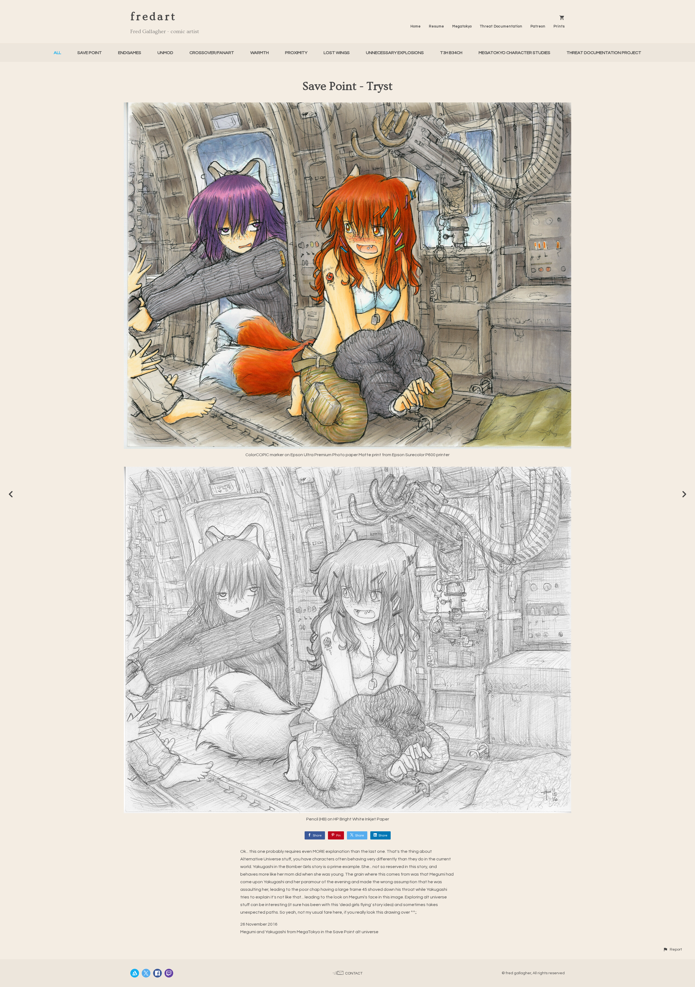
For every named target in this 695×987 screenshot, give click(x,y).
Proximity (296, 53)
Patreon (537, 26)
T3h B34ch (451, 53)
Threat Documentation (501, 26)
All (57, 53)
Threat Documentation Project (604, 53)
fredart (153, 16)
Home (415, 26)
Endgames (129, 53)
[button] (672, 949)
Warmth (259, 53)
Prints (559, 26)
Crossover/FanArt (211, 53)
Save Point (89, 53)
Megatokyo (462, 26)
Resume (436, 26)
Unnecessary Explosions (395, 53)
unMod (165, 53)
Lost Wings (337, 53)
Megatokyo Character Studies (514, 53)
